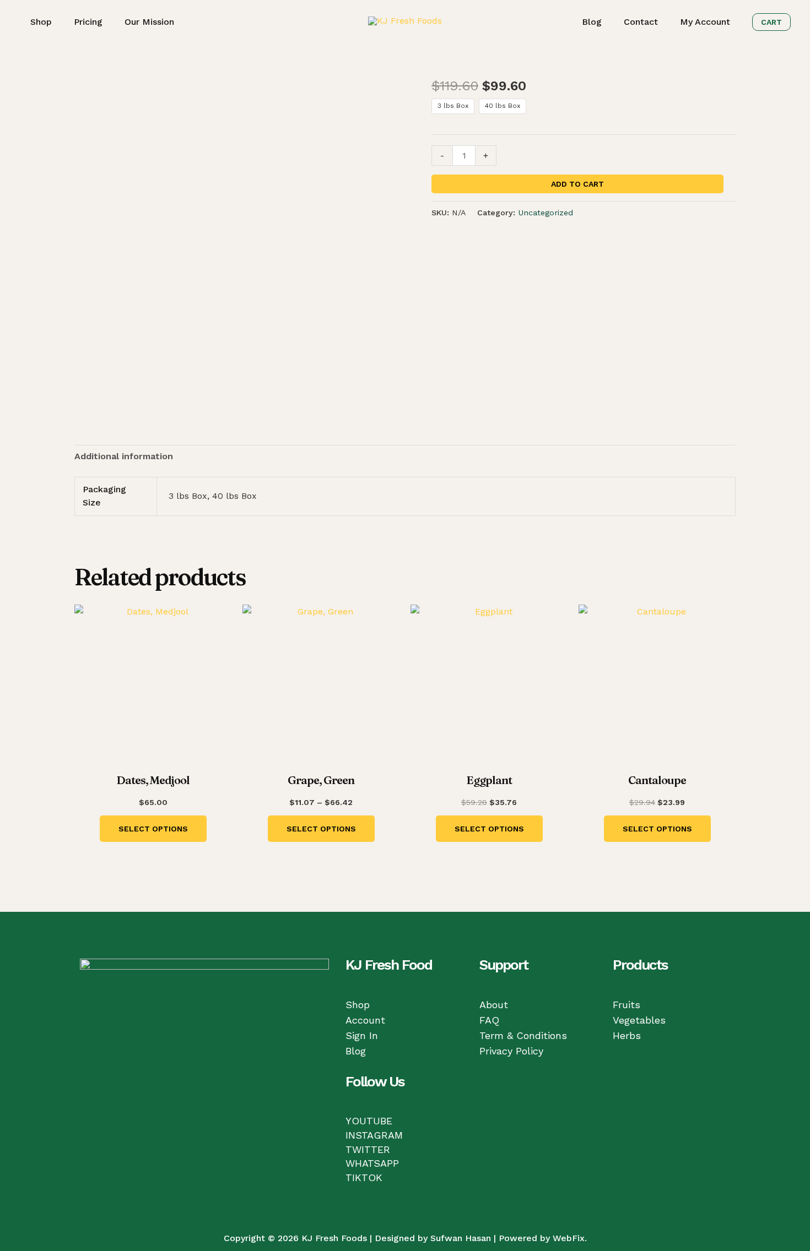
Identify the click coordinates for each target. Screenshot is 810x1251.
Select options (153, 828)
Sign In (361, 1035)
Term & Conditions (523, 1035)
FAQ (489, 1020)
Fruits (626, 1004)
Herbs (627, 1035)
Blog (592, 22)
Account (365, 1020)
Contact (641, 22)
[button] (771, 22)
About (493, 1004)
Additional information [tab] (123, 456)
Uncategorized (545, 212)
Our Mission (149, 22)
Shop (41, 22)
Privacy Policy (511, 1051)
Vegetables (639, 1020)
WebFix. (570, 1238)
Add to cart (577, 184)
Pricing (88, 22)
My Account (705, 22)
